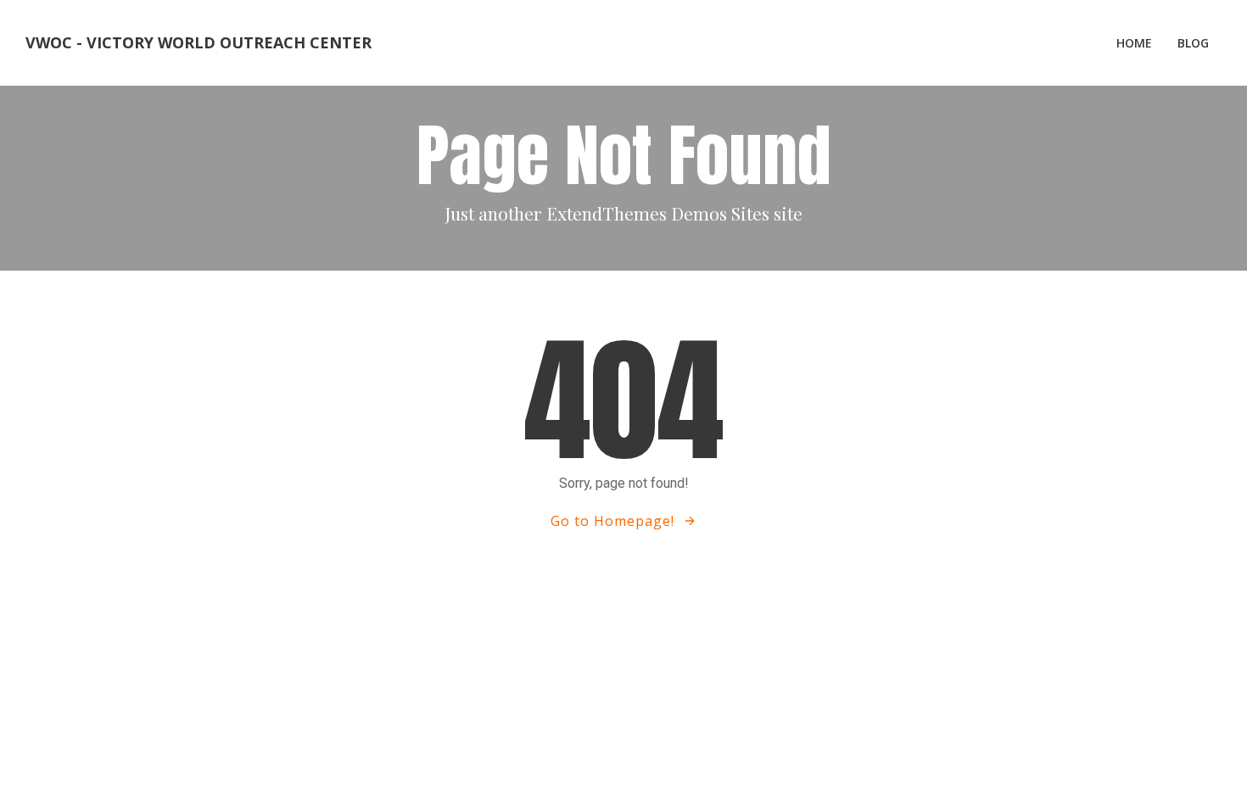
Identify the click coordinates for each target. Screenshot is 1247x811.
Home (1134, 43)
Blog (1193, 43)
